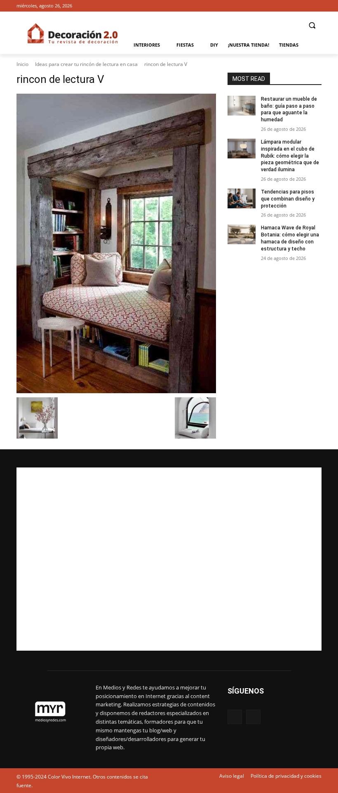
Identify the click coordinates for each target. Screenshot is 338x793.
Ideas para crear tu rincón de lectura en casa (86, 64)
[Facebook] (305, 6)
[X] (317, 6)
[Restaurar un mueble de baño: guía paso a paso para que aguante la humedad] (242, 106)
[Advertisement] (169, 559)
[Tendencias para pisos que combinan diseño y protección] (242, 198)
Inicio (22, 64)
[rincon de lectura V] (116, 243)
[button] (312, 25)
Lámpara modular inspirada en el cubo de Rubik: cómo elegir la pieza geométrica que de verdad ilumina (290, 155)
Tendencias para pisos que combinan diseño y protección (288, 199)
